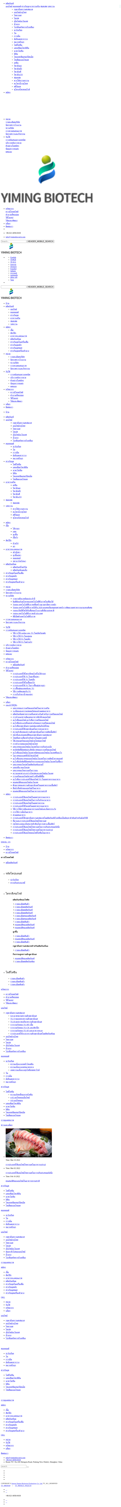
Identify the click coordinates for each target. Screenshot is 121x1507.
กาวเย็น (17, 36)
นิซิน (16, 54)
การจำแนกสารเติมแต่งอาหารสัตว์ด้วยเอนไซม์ (32, 717)
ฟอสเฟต (43, 6)
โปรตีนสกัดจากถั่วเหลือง (24, 27)
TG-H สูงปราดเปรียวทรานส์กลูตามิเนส (26, 1022)
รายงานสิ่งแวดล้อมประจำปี (24, 599)
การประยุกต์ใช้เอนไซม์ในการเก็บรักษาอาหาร (31, 800)
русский (13, 273)
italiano (13, 271)
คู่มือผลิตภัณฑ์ (19, 665)
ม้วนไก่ (16, 543)
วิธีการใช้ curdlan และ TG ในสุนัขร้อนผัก (29, 633)
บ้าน (7, 303)
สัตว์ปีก (13, 333)
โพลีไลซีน (18, 45)
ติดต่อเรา (9, 226)
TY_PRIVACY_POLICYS (23, 1485)
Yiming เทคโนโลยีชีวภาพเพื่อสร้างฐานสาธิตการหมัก (34, 605)
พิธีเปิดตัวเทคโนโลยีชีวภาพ (24, 616)
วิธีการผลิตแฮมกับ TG (22, 691)
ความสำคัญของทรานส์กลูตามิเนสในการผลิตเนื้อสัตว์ (34, 732)
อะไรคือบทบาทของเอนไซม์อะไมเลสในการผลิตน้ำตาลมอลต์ (38, 759)
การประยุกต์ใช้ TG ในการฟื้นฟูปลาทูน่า (29, 685)
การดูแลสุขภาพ (7, 1120)
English (13, 257)
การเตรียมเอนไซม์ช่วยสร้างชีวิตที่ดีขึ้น (28, 776)
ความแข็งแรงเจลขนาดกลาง (22, 1067)
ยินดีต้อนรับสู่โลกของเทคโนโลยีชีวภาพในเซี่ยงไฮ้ (33, 602)
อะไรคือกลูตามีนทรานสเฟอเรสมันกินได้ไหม (31, 726)
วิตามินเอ (18, 66)
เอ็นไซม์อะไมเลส (21, 21)
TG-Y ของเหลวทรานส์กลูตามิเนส (24, 1019)
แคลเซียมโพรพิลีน (21, 48)
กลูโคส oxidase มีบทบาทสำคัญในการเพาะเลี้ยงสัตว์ (34, 824)
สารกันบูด (26, 6)
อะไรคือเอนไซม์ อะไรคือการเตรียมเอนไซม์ (30, 720)
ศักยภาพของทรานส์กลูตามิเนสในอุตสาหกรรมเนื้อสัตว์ (35, 785)
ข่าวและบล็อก (7, 1125)
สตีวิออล (17, 86)
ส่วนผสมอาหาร (19, 815)
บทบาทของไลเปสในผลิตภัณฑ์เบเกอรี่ (28, 764)
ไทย (12, 280)
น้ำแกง (17, 24)
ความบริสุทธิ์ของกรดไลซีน (21, 1095)
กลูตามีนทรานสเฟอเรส (23, 9)
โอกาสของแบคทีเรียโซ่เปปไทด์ (25, 756)
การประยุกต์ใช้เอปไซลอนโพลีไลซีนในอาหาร (31, 833)
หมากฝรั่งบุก (19, 42)
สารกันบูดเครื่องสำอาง (19, 351)
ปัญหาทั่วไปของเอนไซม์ (15, 1252)
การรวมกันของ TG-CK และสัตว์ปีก (24, 1028)
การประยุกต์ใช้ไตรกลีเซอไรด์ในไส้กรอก (29, 674)
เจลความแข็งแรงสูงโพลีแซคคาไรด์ (25, 1070)
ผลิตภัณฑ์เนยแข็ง (20, 570)
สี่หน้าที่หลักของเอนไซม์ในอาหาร (27, 788)
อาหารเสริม (35, 6)
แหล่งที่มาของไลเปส (21, 767)
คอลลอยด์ (17, 6)
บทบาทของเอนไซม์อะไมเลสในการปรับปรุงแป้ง (32, 747)
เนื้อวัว (15, 537)
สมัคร (8, 92)
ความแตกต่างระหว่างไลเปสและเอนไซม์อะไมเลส (33, 773)
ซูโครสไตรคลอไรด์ (22, 89)
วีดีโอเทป (9, 218)
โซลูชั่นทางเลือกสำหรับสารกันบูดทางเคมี (30, 738)
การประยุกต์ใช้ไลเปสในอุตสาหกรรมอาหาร (31, 806)
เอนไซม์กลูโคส (20, 12)
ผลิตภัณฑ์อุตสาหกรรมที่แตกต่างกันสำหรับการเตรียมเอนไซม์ (38, 714)
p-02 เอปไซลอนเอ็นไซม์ (20, 1097)
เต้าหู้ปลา (16, 552)
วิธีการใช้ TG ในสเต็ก (21, 639)
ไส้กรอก (16, 528)
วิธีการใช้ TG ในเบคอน (22, 636)
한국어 (13, 262)
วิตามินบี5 (18, 69)
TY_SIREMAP (5, 1485)
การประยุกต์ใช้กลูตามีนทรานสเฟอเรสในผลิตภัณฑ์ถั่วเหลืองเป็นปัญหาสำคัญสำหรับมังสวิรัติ (50, 818)
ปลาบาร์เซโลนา (19, 561)
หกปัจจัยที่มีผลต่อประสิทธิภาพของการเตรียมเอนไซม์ (34, 750)
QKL (3, 1297)
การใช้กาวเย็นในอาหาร (22, 812)
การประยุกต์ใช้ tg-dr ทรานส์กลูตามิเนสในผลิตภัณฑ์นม (32, 1034)
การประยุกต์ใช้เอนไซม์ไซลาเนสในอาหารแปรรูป (33, 830)
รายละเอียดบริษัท (13, 122)
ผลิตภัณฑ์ (10, 3)
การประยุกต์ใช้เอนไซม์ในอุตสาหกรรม (28, 803)
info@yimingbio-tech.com (15, 237)
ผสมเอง (9, 152)
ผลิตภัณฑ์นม (15, 339)
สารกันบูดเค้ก (16, 345)
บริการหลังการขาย (13, 143)
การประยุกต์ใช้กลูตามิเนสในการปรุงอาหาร (30, 729)
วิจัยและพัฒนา (12, 220)
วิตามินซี (17, 72)
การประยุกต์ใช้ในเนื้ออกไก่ (24, 682)
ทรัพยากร (10, 209)
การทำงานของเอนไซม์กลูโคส (25, 744)
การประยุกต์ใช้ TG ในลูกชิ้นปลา (26, 677)
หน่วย (8, 119)
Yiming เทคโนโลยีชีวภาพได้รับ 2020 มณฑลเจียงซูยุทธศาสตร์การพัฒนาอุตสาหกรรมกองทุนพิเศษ (52, 608)
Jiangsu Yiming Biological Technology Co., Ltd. (27, 1483)
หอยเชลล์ (17, 558)
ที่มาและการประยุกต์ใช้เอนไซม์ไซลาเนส (29, 821)
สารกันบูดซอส (16, 348)
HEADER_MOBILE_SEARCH (40, 241)
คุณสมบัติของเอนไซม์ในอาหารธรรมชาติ (30, 791)
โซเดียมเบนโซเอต (21, 60)
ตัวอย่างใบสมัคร (12, 146)
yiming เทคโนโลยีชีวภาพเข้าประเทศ (28, 613)
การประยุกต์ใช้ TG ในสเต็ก (24, 680)
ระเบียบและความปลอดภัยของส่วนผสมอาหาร (31, 711)
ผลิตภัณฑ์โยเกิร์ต (20, 567)
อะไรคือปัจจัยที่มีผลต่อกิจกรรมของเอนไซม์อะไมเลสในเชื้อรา (38, 761)
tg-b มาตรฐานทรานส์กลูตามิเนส (23, 1016)
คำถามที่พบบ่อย (12, 215)
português (14, 275)
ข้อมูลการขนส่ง (12, 149)
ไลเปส (16, 18)
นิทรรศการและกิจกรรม (15, 134)
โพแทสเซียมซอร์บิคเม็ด (23, 57)
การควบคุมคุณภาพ (14, 131)
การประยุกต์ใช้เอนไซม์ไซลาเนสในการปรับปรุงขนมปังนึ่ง (36, 827)
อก (14, 546)
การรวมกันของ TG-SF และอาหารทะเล (26, 1031)
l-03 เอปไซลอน (16, 1100)
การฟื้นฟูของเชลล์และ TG (23, 688)
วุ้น (15, 33)
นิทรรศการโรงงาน (13, 125)
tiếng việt (13, 277)
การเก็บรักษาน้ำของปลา (23, 694)
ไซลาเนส (18, 15)
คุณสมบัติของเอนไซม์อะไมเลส (25, 782)
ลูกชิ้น (15, 534)
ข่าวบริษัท (10, 128)
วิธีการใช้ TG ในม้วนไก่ (22, 642)
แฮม (14, 531)
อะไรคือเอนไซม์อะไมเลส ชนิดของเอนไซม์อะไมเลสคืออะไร (37, 753)
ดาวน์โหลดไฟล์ (12, 212)
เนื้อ (11, 330)
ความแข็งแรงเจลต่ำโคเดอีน (21, 1064)
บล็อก (8, 223)
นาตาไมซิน (18, 51)
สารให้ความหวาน (21, 80)
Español (13, 269)
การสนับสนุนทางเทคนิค (16, 140)
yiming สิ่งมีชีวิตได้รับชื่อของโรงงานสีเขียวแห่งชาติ (33, 610)
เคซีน (16, 63)
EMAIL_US (5, 842)
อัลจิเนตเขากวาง (21, 39)
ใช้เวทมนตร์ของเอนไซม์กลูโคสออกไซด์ (29, 741)
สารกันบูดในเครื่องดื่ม (19, 342)
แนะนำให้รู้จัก (11, 705)
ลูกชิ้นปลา (17, 555)
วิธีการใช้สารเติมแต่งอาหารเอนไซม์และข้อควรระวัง (34, 809)
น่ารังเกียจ (18, 30)
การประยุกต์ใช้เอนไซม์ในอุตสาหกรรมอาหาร (31, 797)
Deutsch (13, 267)
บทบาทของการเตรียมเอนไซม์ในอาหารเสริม (31, 708)
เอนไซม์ (9, 6)
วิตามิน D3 (18, 75)
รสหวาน (51, 6)
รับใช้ (8, 137)
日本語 (13, 260)
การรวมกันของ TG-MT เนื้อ (21, 1025)
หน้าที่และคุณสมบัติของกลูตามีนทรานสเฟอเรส (32, 735)
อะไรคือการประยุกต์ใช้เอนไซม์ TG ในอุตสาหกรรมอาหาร (36, 779)
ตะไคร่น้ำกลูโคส (21, 83)
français (13, 265)
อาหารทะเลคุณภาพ (18, 336)
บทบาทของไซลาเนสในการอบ (25, 770)
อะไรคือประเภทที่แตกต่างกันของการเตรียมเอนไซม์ (34, 723)
